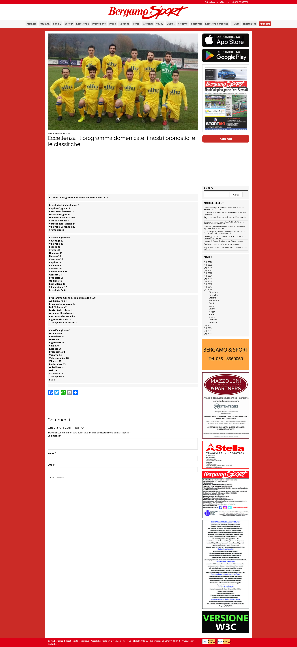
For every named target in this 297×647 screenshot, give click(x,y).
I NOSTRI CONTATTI (239, 2)
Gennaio (213, 322)
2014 (210, 328)
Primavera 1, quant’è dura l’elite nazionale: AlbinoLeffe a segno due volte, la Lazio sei (224, 227)
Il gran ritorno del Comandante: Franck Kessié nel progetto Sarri (225, 218)
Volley (159, 24)
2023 (210, 270)
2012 (210, 333)
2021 (210, 276)
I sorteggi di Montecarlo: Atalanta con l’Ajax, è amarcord (223, 241)
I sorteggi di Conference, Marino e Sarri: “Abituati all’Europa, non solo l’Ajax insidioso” (225, 237)
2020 (210, 278)
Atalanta (31, 24)
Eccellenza (82, 24)
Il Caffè (236, 24)
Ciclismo (182, 24)
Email (51, 464)
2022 (210, 273)
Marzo (212, 317)
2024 (210, 267)
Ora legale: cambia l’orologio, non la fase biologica (221, 244)
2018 (210, 284)
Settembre (214, 300)
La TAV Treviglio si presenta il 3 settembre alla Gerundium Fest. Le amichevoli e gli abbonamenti (224, 232)
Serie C (57, 24)
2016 (210, 289)
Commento (54, 435)
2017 (210, 287)
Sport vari (196, 24)
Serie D (69, 24)
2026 (210, 262)
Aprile (211, 314)
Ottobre (212, 297)
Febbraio (213, 319)
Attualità (45, 24)
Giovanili (148, 24)
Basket (170, 24)
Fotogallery (210, 2)
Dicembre (213, 292)
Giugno (212, 308)
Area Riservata (223, 2)
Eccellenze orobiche (216, 24)
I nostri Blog (249, 24)
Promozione (99, 24)
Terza (136, 24)
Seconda (124, 24)
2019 (210, 281)
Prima (112, 24)
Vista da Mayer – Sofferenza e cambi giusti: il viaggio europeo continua (225, 248)
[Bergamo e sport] (225, 354)
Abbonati (265, 24)
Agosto (212, 303)
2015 (210, 325)
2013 (210, 330)
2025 (210, 265)
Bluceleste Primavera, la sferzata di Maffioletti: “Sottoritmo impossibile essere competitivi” (224, 223)
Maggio (212, 311)
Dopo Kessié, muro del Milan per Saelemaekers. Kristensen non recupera (225, 213)
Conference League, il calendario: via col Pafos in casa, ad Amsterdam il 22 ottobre (224, 208)
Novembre (214, 295)
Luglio (211, 306)
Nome (51, 453)
